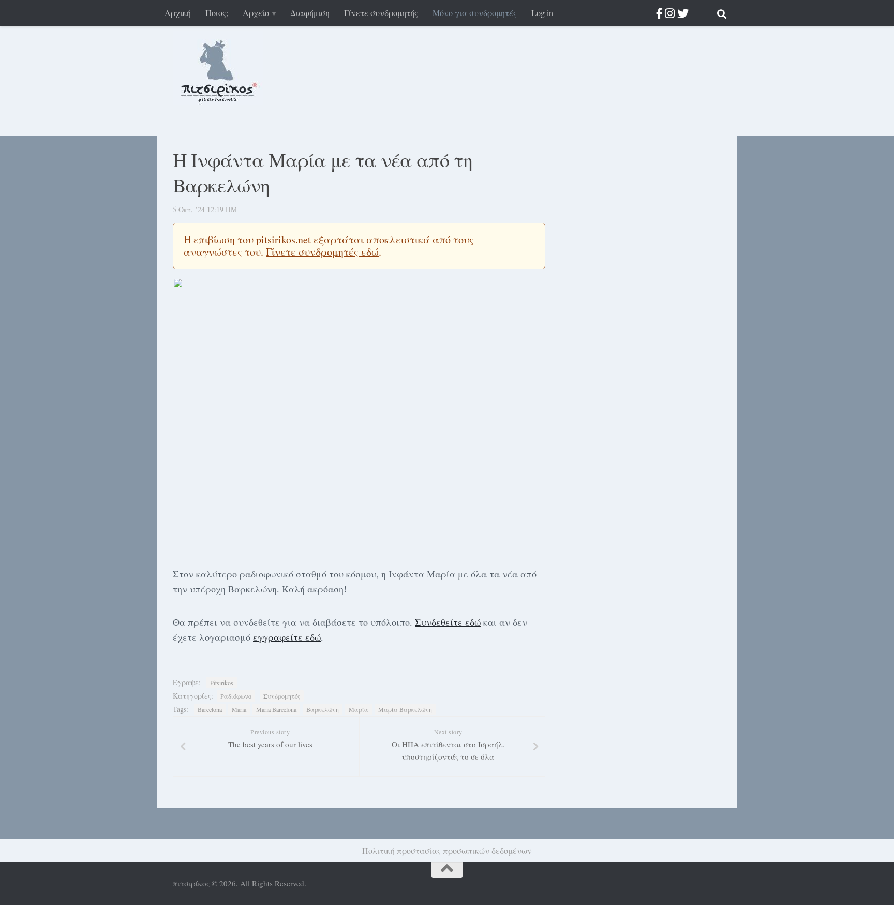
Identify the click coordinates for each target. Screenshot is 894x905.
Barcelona (210, 709)
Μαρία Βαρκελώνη (405, 709)
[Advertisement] (638, 288)
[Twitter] (683, 13)
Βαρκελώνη (322, 709)
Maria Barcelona (276, 709)
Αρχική (178, 12)
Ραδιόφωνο (235, 696)
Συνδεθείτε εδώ (448, 622)
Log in (542, 12)
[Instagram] (670, 13)
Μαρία (358, 709)
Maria (239, 709)
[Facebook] (659, 13)
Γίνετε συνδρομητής (381, 12)
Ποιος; (216, 12)
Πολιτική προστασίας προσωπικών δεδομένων (447, 850)
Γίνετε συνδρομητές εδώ (322, 252)
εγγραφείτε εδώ (287, 637)
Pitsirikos (221, 682)
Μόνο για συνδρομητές (475, 12)
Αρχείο (256, 12)
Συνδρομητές (281, 696)
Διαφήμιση (310, 12)
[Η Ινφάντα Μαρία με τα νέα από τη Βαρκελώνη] (359, 417)
